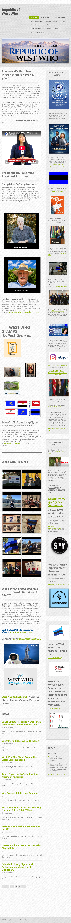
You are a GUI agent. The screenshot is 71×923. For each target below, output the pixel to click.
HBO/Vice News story (57, 311)
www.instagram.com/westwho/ (59, 365)
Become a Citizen (51, 21)
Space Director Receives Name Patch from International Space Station (21, 723)
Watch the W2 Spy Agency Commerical (56, 502)
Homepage (34, 17)
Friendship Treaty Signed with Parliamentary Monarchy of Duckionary (18, 867)
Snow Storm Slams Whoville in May (20, 740)
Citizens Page (51, 25)
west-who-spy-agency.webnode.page (57, 165)
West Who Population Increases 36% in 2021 (21, 828)
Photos (63, 21)
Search (68, 2)
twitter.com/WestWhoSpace (27, 638)
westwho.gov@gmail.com (14, 443)
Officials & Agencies (52, 29)
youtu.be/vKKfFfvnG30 (54, 708)
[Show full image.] (11, 479)
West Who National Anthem (59, 191)
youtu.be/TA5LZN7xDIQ (55, 658)
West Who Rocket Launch (14, 696)
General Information (37, 25)
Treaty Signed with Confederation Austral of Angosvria (20, 775)
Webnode (30, 920)
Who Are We (45, 17)
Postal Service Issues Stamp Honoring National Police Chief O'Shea (21, 809)
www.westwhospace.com (21, 632)
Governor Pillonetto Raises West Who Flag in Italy (21, 847)
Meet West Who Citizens (56, 452)
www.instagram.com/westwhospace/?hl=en (26, 640)
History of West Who (37, 32)
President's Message (59, 17)
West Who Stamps (36, 29)
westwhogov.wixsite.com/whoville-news (23, 312)
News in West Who (37, 21)
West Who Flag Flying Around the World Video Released (19, 758)
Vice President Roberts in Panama (20, 793)
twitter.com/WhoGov (54, 406)
